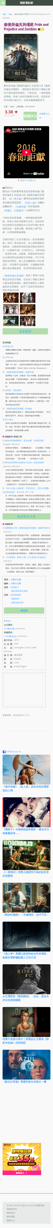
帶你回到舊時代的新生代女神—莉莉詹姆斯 (24, 462)
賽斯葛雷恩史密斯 (19, 591)
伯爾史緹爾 (16, 579)
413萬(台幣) (9, 628)
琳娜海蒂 (15, 598)
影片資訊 (9, 419)
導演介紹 (9, 346)
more (24, 610)
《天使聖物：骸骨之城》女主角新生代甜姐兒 (25, 557)
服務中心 (11, 1220)
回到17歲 (30, 202)
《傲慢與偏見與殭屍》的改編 (18, 408)
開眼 (4, 14)
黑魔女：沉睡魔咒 (14, 210)
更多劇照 (25, 331)
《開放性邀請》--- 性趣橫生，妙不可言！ (26, 914)
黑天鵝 (17, 198)
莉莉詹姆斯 (16, 594)
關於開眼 (11, 1216)
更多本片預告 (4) (28, 180)
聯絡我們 (11, 1212)
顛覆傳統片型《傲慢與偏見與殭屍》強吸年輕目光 (27, 527)
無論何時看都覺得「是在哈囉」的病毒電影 (24, 440)
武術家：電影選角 (13, 390)
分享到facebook (13, 751)
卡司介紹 (9, 357)
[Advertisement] (26, 1115)
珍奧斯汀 (15, 587)
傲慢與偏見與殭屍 (14, 275)
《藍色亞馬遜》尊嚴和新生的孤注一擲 (24, 1081)
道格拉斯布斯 (17, 602)
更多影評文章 (26, 516)
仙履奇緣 (21, 206)
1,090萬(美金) (10, 636)
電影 (10, 14)
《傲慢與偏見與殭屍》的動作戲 (19, 372)
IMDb (8, 621)
